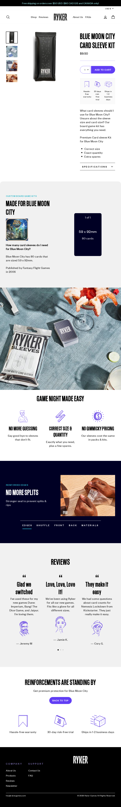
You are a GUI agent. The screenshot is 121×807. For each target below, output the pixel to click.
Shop (34, 17)
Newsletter (11, 785)
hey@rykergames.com (16, 795)
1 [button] (58, 650)
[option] (60, 3)
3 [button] (63, 650)
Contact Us (34, 770)
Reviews (43, 17)
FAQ (30, 775)
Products (10, 775)
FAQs (88, 17)
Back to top (60, 700)
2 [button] (61, 650)
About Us (78, 17)
